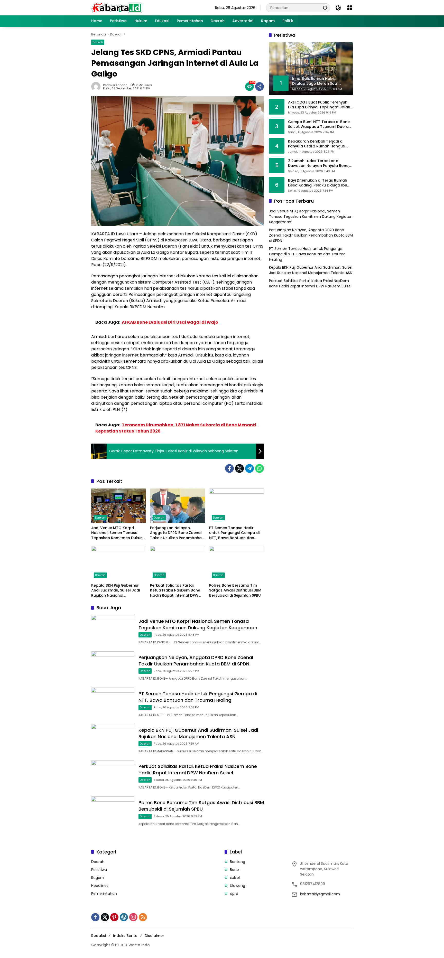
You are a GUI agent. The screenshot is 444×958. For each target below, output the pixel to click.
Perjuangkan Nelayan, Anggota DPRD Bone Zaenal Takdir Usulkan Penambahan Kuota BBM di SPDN (177, 533)
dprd (234, 893)
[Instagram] (133, 917)
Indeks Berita (125, 935)
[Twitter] (239, 468)
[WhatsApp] (259, 468)
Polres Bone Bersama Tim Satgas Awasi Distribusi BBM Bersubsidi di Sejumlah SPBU (235, 590)
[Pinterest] (114, 917)
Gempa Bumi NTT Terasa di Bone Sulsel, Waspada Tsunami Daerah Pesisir (319, 124)
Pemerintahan (104, 893)
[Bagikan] (259, 86)
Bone (234, 869)
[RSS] (143, 917)
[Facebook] (229, 468)
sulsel (235, 877)
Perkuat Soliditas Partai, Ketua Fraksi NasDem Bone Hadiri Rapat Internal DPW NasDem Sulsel (175, 590)
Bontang (237, 861)
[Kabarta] (117, 7)
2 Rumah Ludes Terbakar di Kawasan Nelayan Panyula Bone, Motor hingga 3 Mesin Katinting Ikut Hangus (318, 163)
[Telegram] (249, 468)
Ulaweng (237, 885)
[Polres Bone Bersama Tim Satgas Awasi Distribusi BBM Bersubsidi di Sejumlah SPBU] (236, 563)
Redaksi (98, 935)
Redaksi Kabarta (115, 85)
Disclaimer (154, 935)
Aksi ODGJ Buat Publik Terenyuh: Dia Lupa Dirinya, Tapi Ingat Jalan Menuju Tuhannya (319, 105)
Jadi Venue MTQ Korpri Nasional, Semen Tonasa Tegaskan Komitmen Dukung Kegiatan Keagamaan (118, 533)
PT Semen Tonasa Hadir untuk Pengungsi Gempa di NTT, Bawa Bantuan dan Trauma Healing (234, 533)
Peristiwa (99, 869)
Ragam (97, 877)
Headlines (99, 885)
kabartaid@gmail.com (320, 894)
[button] (325, 7)
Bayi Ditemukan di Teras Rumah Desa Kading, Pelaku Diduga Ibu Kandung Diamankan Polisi (317, 183)
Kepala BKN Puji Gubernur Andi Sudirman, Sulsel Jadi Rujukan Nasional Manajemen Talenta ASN (115, 590)
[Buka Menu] (350, 8)
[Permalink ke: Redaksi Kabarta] (97, 86)
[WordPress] (124, 917)
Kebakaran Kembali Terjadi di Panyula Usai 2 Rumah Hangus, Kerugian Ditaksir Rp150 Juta (317, 144)
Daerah (97, 42)
